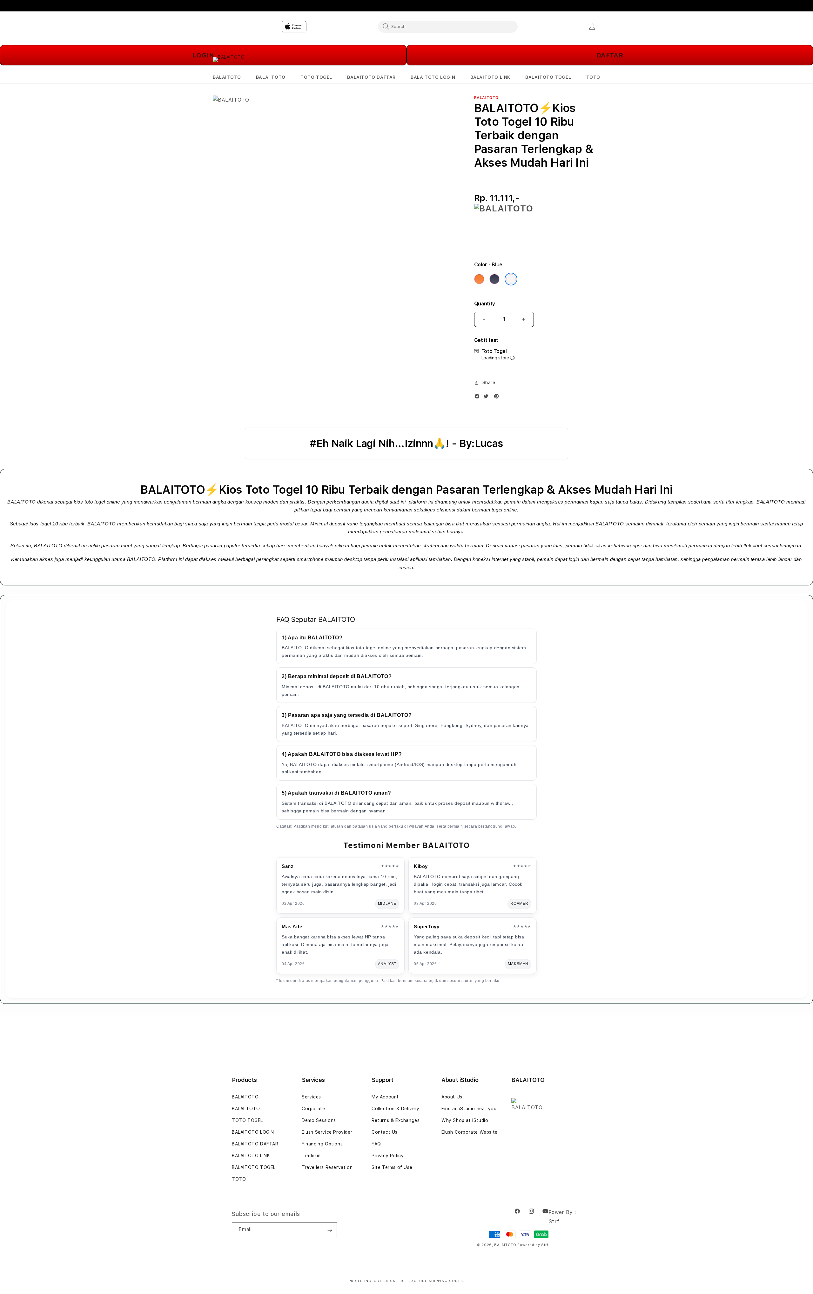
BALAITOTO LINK (251, 1155)
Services (311, 1096)
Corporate (313, 1108)
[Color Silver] (511, 279)
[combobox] (448, 26)
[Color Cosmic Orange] (479, 279)
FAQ (376, 1143)
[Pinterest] (498, 397)
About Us (451, 1096)
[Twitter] (487, 397)
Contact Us (385, 1132)
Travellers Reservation (327, 1167)
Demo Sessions (319, 1120)
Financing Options (322, 1143)
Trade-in (311, 1155)
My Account (385, 1096)
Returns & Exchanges (396, 1120)
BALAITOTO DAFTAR (255, 1143)
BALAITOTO (21, 501)
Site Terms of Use (392, 1167)
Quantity (484, 304)
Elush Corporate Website (469, 1132)
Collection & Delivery (396, 1108)
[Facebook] (478, 397)
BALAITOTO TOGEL (254, 1167)
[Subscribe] (330, 1230)
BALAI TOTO (246, 1108)
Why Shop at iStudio (464, 1120)
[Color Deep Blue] (494, 279)
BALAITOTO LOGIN (253, 1132)
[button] (227, 77)
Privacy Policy (388, 1155)
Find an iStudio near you (468, 1108)
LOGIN (203, 55)
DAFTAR (609, 55)
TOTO (239, 1179)
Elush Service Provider (327, 1132)
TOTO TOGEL (247, 1120)
